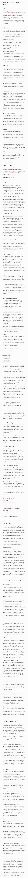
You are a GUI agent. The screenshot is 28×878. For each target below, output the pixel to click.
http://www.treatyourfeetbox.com (9, 12)
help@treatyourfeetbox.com (8, 502)
